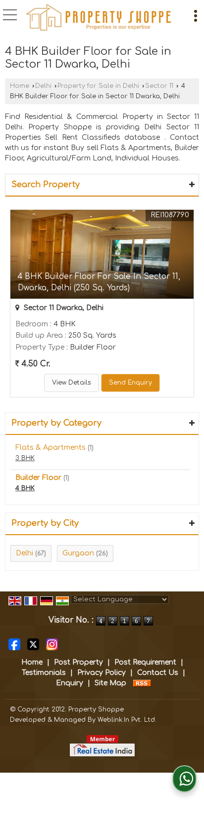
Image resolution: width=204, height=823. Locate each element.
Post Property (78, 662)
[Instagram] (52, 644)
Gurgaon (78, 553)
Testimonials (44, 672)
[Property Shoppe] (98, 17)
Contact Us (157, 672)
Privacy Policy (101, 672)
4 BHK (25, 488)
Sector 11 (159, 85)
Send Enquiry (130, 382)
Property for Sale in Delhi (98, 85)
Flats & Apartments (50, 447)
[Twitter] (33, 644)
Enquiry (69, 683)
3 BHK (25, 458)
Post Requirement (145, 662)
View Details (71, 382)
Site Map (110, 683)
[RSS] (142, 683)
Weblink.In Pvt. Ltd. (127, 719)
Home (19, 85)
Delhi (43, 85)
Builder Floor (38, 477)
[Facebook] (14, 644)
